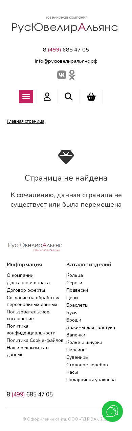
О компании (20, 275)
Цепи (72, 297)
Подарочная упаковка (91, 379)
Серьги (74, 283)
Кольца (74, 275)
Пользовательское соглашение (28, 315)
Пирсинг (75, 350)
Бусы (72, 312)
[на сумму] (91, 97)
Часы (72, 372)
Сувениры (77, 357)
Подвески (77, 290)
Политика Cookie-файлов (35, 340)
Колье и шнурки (84, 342)
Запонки (75, 335)
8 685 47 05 (66, 50)
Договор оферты (26, 290)
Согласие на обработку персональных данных (33, 301)
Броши (73, 320)
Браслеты (77, 305)
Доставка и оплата (28, 283)
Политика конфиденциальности (31, 329)
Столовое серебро (87, 365)
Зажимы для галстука (90, 327)
